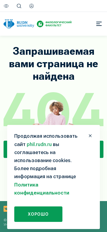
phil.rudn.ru (39, 144)
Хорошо (38, 214)
